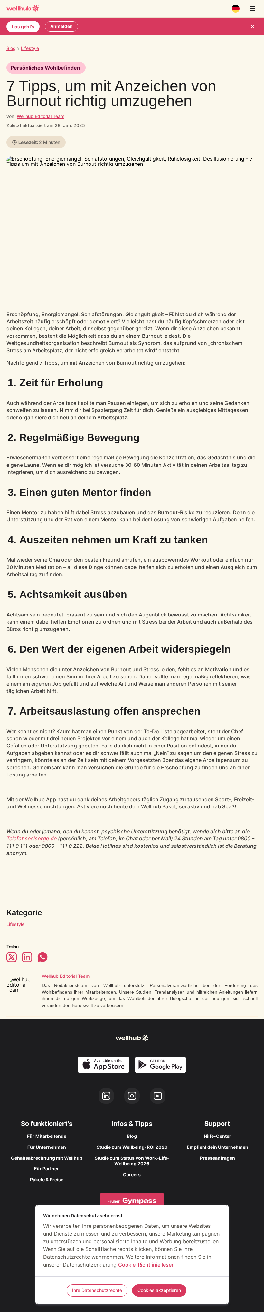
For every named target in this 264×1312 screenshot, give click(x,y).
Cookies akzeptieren (159, 1290)
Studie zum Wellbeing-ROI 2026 (132, 1147)
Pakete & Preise (46, 1179)
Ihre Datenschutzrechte (97, 1290)
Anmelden (61, 26)
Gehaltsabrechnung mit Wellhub (46, 1158)
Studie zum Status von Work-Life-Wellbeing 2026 (132, 1161)
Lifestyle (15, 924)
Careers (132, 1174)
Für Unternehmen (46, 1147)
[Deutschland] (236, 9)
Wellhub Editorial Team (40, 116)
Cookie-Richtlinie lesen (146, 1264)
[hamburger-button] (252, 9)
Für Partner (46, 1168)
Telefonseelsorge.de (31, 838)
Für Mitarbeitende (46, 1136)
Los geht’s (23, 26)
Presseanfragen (217, 1158)
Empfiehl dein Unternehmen (217, 1147)
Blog (11, 48)
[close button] (252, 26)
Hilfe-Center (217, 1136)
